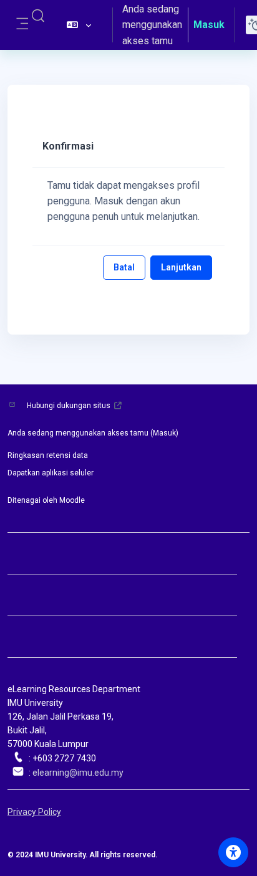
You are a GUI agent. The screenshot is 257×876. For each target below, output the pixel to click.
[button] (38, 16)
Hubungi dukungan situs (68, 405)
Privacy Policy (34, 812)
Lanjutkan (181, 267)
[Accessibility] (233, 852)
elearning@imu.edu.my (78, 773)
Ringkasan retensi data (47, 455)
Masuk (209, 25)
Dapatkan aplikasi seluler (50, 473)
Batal (124, 267)
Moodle (72, 500)
